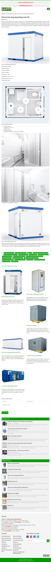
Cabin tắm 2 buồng (31, 325)
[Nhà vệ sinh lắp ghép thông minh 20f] (13, 343)
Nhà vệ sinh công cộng (6, 21)
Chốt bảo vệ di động (17, 544)
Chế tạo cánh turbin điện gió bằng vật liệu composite (20, 443)
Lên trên (46, 555)
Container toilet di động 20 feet (9, 386)
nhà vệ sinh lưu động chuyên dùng (7, 259)
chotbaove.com (30, 560)
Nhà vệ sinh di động (17, 536)
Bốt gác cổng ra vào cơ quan (14, 499)
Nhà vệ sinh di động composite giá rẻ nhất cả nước (34, 256)
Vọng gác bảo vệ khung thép (14, 469)
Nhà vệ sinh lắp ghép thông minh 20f (11, 352)
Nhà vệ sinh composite (6, 540)
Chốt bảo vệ (4, 548)
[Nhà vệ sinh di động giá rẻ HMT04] (37, 280)
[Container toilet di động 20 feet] (13, 375)
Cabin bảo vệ (4, 544)
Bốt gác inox (10, 505)
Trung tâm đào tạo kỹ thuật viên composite (17, 428)
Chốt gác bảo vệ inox (12, 481)
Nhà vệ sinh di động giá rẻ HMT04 (34, 294)
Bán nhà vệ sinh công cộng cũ (9, 252)
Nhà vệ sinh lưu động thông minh (20, 259)
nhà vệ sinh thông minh (9, 167)
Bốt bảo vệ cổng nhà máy (13, 463)
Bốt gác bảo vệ (16, 546)
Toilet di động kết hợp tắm (8, 296)
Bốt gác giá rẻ (16, 550)
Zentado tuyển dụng (14, 261)
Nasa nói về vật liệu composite (15, 436)
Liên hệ (30, 559)
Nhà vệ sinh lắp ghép (6, 64)
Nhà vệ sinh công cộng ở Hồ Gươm (19, 256)
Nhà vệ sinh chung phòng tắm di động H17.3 (18, 487)
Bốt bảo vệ (4, 542)
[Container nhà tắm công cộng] (37, 345)
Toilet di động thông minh (6, 261)
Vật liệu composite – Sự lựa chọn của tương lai (18, 450)
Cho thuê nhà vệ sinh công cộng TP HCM (10, 254)
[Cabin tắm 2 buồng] (37, 314)
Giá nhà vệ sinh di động (33, 254)
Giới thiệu (26, 559)
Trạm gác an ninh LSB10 (13, 493)
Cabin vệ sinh (30, 252)
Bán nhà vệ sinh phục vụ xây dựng (20, 252)
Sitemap (21, 559)
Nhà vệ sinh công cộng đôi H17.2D (15, 475)
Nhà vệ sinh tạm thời (30, 259)
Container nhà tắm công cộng (33, 355)
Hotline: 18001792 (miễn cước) (26, 2)
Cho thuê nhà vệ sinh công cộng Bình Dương (40, 252)
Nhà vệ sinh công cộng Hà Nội (7, 256)
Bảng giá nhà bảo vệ (6, 546)
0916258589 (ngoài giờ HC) (26, 5)
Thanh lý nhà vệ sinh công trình (40, 259)
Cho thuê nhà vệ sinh (6, 536)
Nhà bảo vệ (15, 542)
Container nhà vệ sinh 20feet (23, 254)
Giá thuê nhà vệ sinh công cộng (43, 254)
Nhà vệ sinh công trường (18, 540)
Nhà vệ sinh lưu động (17, 538)
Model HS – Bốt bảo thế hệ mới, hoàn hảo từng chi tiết (20, 421)
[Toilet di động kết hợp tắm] (13, 282)
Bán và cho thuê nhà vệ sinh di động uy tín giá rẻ (19, 552)
